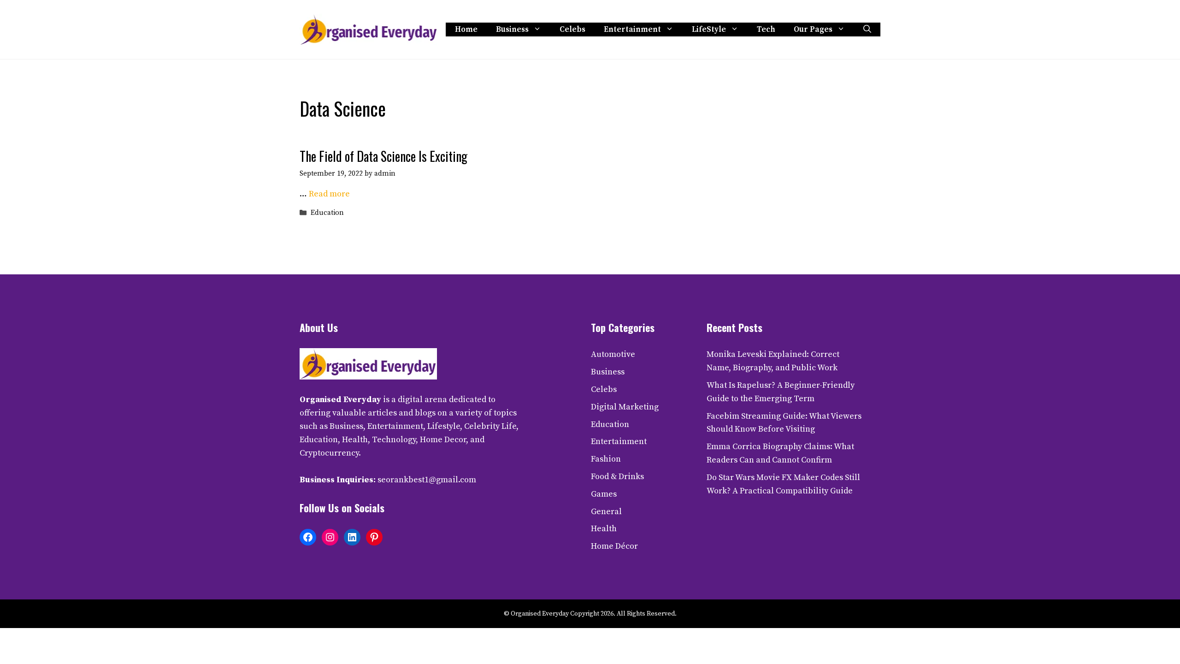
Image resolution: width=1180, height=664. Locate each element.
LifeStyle (709, 29)
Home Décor (614, 546)
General (606, 511)
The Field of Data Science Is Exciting (383, 156)
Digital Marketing (625, 407)
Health (604, 528)
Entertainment (632, 29)
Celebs (572, 29)
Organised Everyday (340, 399)
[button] (867, 29)
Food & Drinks (617, 476)
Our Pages (813, 29)
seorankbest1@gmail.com (427, 479)
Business (512, 29)
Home (466, 29)
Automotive (613, 354)
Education (327, 213)
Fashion (606, 459)
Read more (329, 194)
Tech (766, 29)
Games (604, 494)
